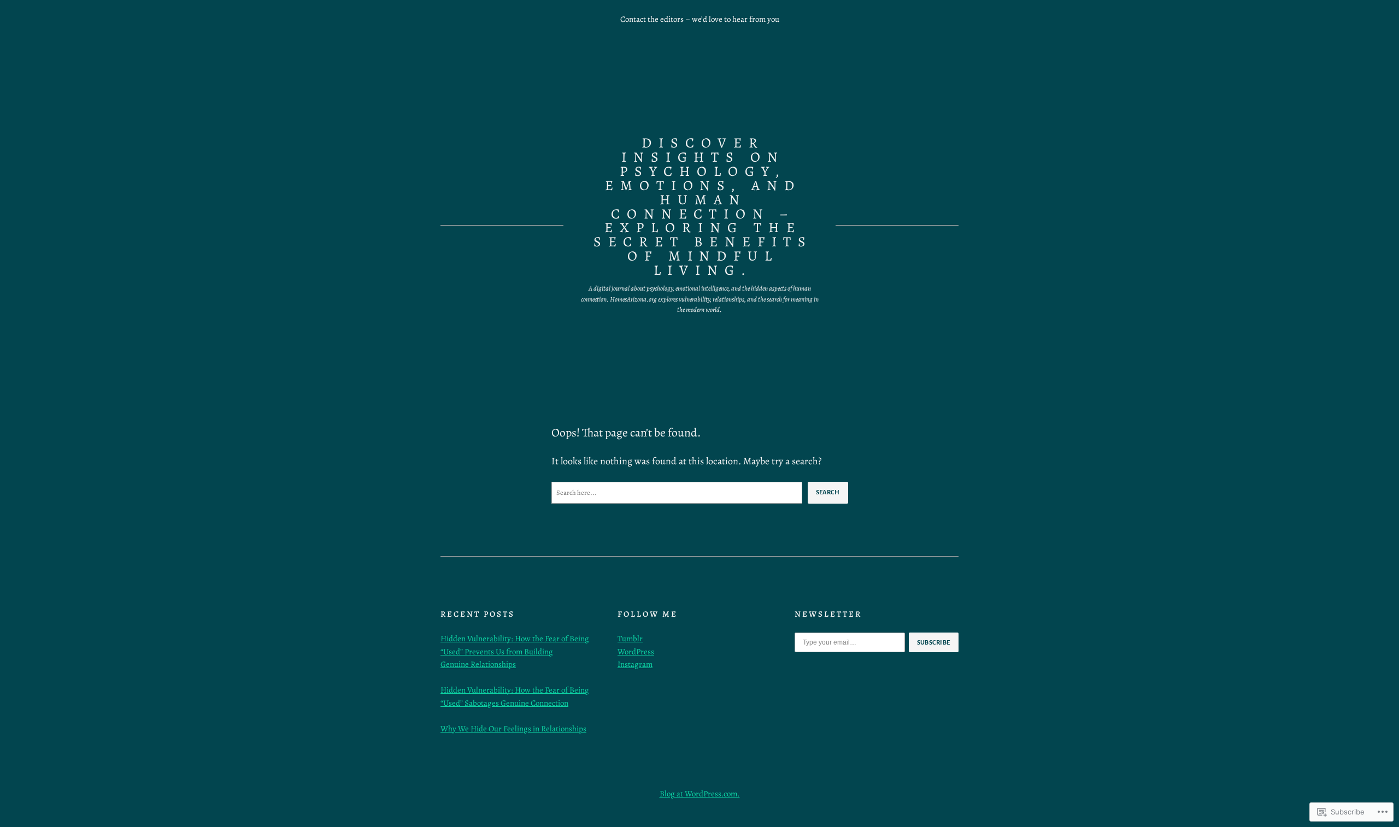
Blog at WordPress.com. (700, 793)
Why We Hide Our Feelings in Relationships (513, 728)
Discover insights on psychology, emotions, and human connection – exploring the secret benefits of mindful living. (703, 206)
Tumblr (630, 638)
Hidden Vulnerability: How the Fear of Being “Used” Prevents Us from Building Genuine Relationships (514, 651)
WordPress (636, 651)
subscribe (934, 642)
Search (828, 492)
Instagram (635, 664)
